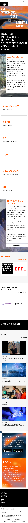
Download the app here (8, 454)
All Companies (22, 259)
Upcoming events (7, 484)
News (2, 499)
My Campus (4, 503)
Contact (3, 502)
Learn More (16, 245)
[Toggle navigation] (24, 3)
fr (24, 1)
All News (23, 337)
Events (2, 500)
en (26, 1)
